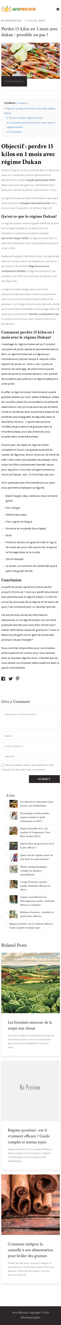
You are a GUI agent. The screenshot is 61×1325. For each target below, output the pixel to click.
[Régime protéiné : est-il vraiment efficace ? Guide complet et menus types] (54, 1164)
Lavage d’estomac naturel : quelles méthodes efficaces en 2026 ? (35, 885)
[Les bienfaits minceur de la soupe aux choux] (54, 1050)
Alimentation (11, 20)
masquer (22, 103)
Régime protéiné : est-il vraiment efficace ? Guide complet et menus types (29, 1136)
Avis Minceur (20, 1312)
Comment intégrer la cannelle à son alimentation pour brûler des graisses (30, 1250)
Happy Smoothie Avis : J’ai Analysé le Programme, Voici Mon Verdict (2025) (35, 832)
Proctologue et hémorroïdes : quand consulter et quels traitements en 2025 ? (35, 817)
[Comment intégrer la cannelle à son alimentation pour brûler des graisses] (54, 1278)
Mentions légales (30, 1317)
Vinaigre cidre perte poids (35, 203)
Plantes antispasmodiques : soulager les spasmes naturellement (34, 870)
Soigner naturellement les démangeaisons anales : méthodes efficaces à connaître (37, 901)
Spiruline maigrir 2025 (14, 238)
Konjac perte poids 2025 (40, 179)
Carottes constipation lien (43, 314)
